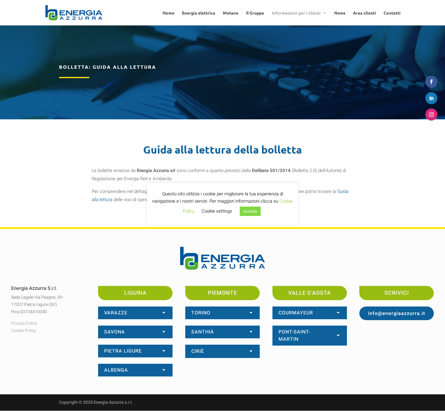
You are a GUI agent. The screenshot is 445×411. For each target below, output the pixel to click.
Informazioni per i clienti (296, 13)
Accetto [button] (250, 211)
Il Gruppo (255, 13)
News (339, 13)
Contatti (392, 13)
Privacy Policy (24, 323)
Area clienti (364, 13)
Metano (231, 13)
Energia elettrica (198, 13)
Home (168, 13)
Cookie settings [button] (217, 211)
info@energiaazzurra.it (396, 313)
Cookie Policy (23, 330)
